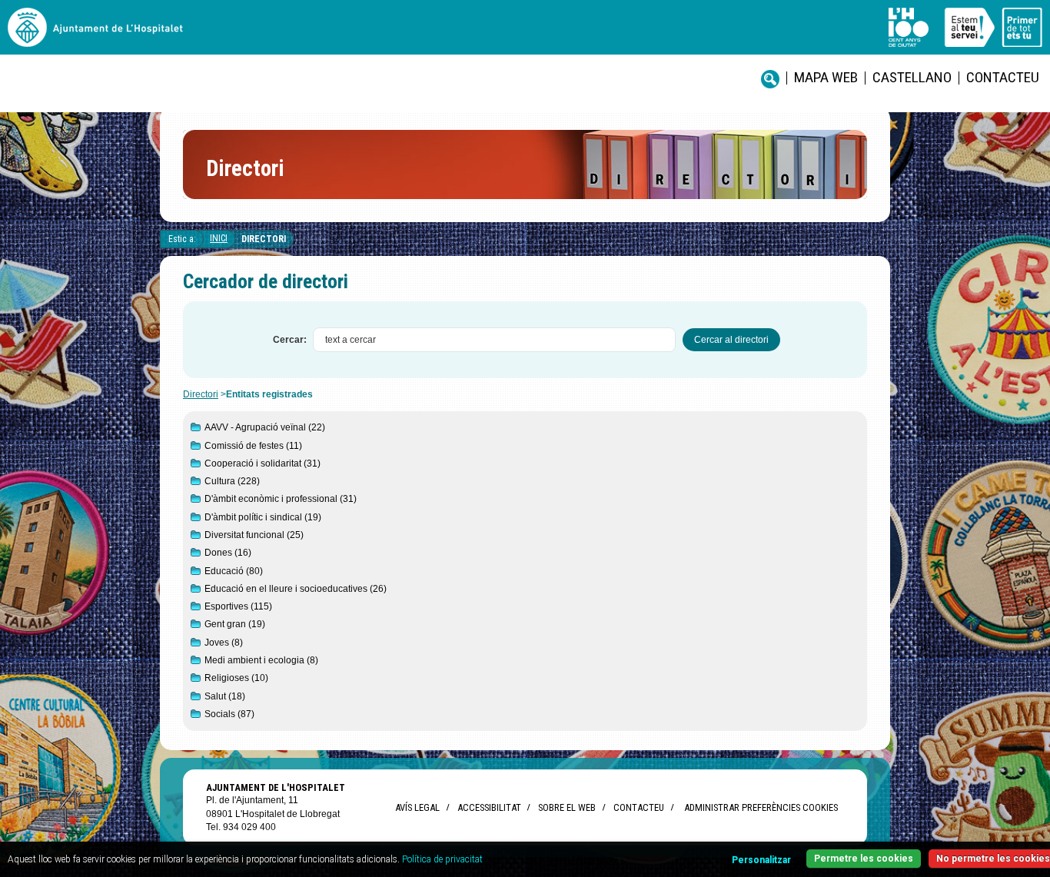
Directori (263, 239)
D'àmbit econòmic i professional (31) (280, 498)
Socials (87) (229, 714)
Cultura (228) (232, 481)
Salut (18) (224, 696)
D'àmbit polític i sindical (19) (262, 517)
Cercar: (290, 339)
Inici (219, 238)
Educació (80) (233, 571)
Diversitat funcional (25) (254, 535)
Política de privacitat (442, 859)
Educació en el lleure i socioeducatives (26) (295, 588)
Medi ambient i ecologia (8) (261, 660)
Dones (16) (227, 552)
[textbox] (494, 339)
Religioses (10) (236, 678)
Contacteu (1002, 77)
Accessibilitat (488, 807)
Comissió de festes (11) (253, 445)
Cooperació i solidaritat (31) (262, 463)
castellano (912, 77)
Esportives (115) (238, 606)
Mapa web (826, 77)
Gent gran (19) (234, 624)
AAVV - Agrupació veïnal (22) (264, 427)
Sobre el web (567, 807)
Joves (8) (223, 642)
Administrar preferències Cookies (761, 807)
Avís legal (417, 807)
